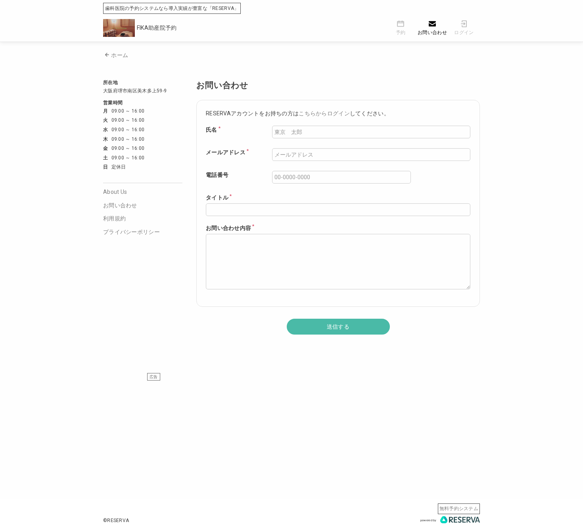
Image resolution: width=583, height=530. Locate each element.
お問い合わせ (120, 205)
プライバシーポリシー (131, 232)
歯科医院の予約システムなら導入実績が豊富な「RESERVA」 (172, 8)
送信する (338, 326)
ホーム (119, 55)
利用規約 (114, 218)
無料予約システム (458, 508)
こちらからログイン (324, 113)
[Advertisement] (291, 436)
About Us (115, 192)
